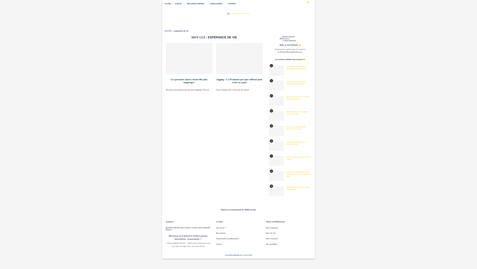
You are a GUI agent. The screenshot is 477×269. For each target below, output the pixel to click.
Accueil (168, 4)
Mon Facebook (272, 239)
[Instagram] (298, 3)
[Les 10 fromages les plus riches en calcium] (276, 161)
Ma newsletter (271, 244)
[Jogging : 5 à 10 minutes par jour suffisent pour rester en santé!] (239, 58)
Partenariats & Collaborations (227, 239)
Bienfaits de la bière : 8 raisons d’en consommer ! (297, 113)
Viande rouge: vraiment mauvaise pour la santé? (298, 188)
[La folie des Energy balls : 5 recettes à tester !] (276, 146)
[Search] (311, 3)
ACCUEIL (168, 31)
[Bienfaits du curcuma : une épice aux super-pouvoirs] (276, 101)
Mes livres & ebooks (195, 4)
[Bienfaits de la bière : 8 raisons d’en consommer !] (276, 116)
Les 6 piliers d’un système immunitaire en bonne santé (296, 68)
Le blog (178, 4)
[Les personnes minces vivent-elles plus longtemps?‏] (189, 58)
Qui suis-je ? (221, 228)
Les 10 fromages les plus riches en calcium (298, 158)
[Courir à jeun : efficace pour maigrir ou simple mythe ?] (276, 86)
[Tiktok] (304, 3)
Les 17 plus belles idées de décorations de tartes (295, 128)
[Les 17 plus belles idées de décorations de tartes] (276, 131)
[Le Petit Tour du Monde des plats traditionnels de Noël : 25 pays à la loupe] (276, 176)
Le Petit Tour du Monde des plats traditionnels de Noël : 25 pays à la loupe (298, 174)
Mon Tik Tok (271, 233)
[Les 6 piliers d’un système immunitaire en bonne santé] (276, 71)
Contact (219, 244)
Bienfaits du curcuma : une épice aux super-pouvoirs (298, 98)
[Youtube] (301, 3)
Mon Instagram (272, 228)
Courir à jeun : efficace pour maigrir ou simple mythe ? (296, 83)
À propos (232, 4)
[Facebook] (296, 3)
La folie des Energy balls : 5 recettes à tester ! (296, 143)
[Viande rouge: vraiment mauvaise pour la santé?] (276, 191)
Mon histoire (221, 233)
